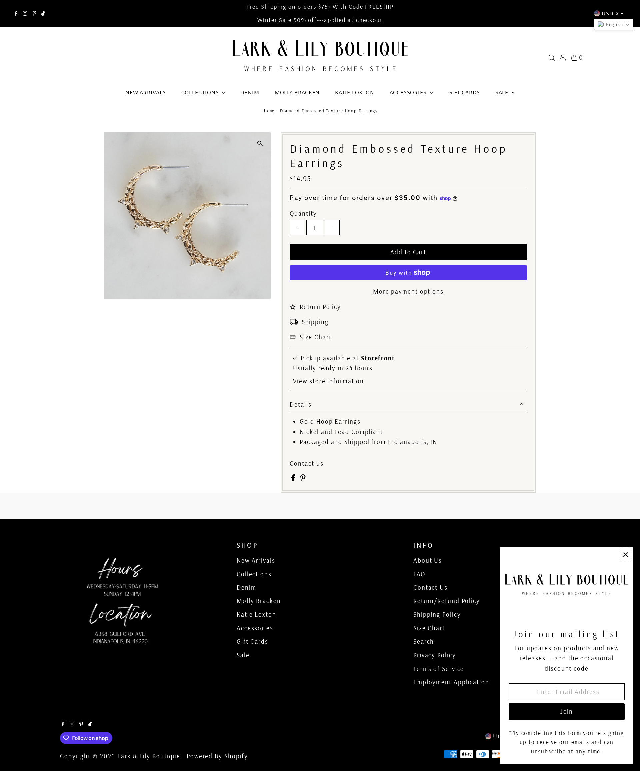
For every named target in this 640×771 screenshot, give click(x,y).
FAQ (419, 574)
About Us (427, 560)
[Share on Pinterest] (303, 479)
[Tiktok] (43, 13)
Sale (502, 92)
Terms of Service (438, 669)
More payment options (408, 291)
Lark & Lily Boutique (148, 756)
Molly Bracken (297, 92)
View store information (328, 381)
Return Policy (320, 307)
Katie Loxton (354, 92)
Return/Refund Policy (446, 601)
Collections (201, 92)
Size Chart (315, 337)
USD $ (610, 13)
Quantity (303, 213)
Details (300, 404)
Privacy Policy (434, 655)
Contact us (306, 463)
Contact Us (430, 587)
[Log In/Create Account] (563, 58)
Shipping (315, 322)
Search (423, 641)
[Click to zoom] (259, 143)
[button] (613, 24)
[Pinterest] (34, 13)
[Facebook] (16, 13)
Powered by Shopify (217, 756)
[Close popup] (625, 554)
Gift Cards (464, 92)
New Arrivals (145, 92)
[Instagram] (25, 13)
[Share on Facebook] (294, 479)
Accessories (409, 92)
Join (566, 711)
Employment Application (451, 682)
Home (268, 110)
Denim (249, 92)
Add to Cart (408, 252)
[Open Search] (552, 58)
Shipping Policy (437, 614)
